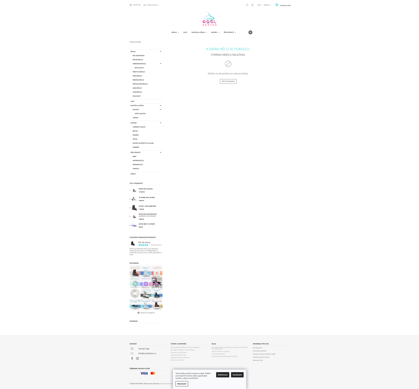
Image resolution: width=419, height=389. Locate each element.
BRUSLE (133, 52)
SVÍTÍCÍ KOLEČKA (140, 114)
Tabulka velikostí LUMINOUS (180, 357)
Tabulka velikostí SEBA (178, 355)
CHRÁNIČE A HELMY (139, 127)
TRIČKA (135, 139)
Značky (133, 174)
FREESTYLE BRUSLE (139, 72)
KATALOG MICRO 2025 (218, 354)
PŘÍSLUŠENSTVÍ (135, 152)
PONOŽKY (136, 135)
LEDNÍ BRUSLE (137, 92)
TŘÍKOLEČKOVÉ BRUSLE (140, 84)
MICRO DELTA (139, 68)
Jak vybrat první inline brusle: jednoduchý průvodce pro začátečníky (230, 348)
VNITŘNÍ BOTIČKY (138, 160)
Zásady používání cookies (261, 357)
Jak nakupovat (257, 348)
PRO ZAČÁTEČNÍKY (138, 56)
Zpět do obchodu (228, 81)
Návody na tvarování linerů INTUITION (224, 356)
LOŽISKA (135, 118)
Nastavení (181, 384)
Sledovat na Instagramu (147, 313)
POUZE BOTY (137, 96)
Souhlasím (237, 375)
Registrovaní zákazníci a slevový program (185, 347)
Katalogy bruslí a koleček (221, 351)
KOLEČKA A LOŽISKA (137, 105)
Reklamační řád (258, 360)
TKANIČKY (136, 169)
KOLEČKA (136, 109)
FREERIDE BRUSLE (138, 80)
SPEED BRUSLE (137, 76)
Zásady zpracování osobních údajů (264, 354)
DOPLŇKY (134, 123)
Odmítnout (223, 375)
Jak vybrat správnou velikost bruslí (183, 350)
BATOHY (135, 131)
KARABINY (136, 147)
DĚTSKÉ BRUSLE (138, 60)
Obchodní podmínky (259, 351)
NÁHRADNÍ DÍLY (138, 165)
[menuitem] (175, 32)
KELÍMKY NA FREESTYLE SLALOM (143, 143)
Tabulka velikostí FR (177, 360)
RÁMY (134, 156)
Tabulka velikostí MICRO (179, 352)
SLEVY (132, 101)
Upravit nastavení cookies (168, 384)
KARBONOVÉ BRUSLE (139, 64)
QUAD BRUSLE (137, 88)
